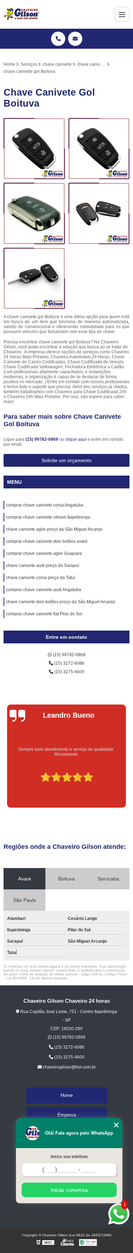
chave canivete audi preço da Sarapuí (42, 565)
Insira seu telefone (69, 1156)
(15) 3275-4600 (68, 671)
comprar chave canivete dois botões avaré (47, 541)
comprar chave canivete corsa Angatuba (44, 505)
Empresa (66, 1115)
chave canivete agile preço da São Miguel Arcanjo (54, 529)
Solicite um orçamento (66, 460)
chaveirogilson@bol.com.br (69, 1067)
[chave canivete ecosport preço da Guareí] (99, 149)
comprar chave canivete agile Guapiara (44, 553)
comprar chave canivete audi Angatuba (43, 589)
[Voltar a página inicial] (21, 14)
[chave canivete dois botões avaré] (34, 213)
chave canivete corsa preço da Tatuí (40, 577)
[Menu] (122, 14)
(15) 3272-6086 (68, 663)
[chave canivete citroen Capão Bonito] (34, 278)
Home (67, 1095)
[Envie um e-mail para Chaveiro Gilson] (75, 39)
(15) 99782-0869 (42, 439)
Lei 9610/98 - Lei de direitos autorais (37, 978)
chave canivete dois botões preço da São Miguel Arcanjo (60, 601)
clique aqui (76, 439)
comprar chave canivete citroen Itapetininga (48, 517)
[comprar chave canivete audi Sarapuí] (34, 149)
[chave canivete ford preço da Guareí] (99, 213)
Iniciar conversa (69, 1190)
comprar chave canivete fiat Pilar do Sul (44, 613)
